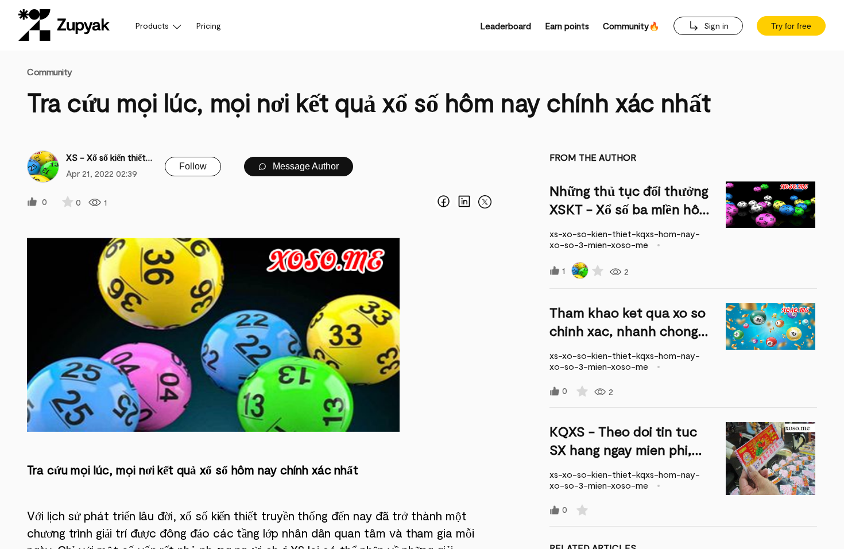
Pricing (208, 25)
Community (49, 71)
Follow (193, 166)
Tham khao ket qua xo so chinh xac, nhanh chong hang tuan (627, 330)
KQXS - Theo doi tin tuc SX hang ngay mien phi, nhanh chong (623, 449)
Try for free (791, 25)
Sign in (715, 25)
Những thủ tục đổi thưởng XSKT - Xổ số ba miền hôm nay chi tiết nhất (630, 208)
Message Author (304, 166)
